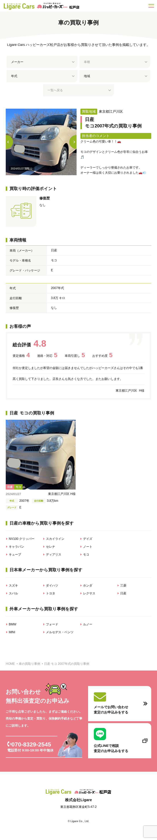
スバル (13, 593)
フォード (52, 624)
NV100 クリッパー (21, 538)
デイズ (87, 538)
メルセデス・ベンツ (60, 632)
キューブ (15, 554)
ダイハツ (52, 585)
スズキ (13, 585)
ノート (87, 546)
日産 (123, 593)
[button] (76, 142)
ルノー (87, 624)
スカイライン (55, 538)
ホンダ (87, 585)
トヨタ (50, 593)
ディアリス (53, 554)
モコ (86, 554)
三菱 (123, 585)
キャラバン (16, 546)
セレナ (50, 546)
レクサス (89, 593)
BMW (12, 624)
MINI (12, 632)
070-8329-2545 (31, 744)
